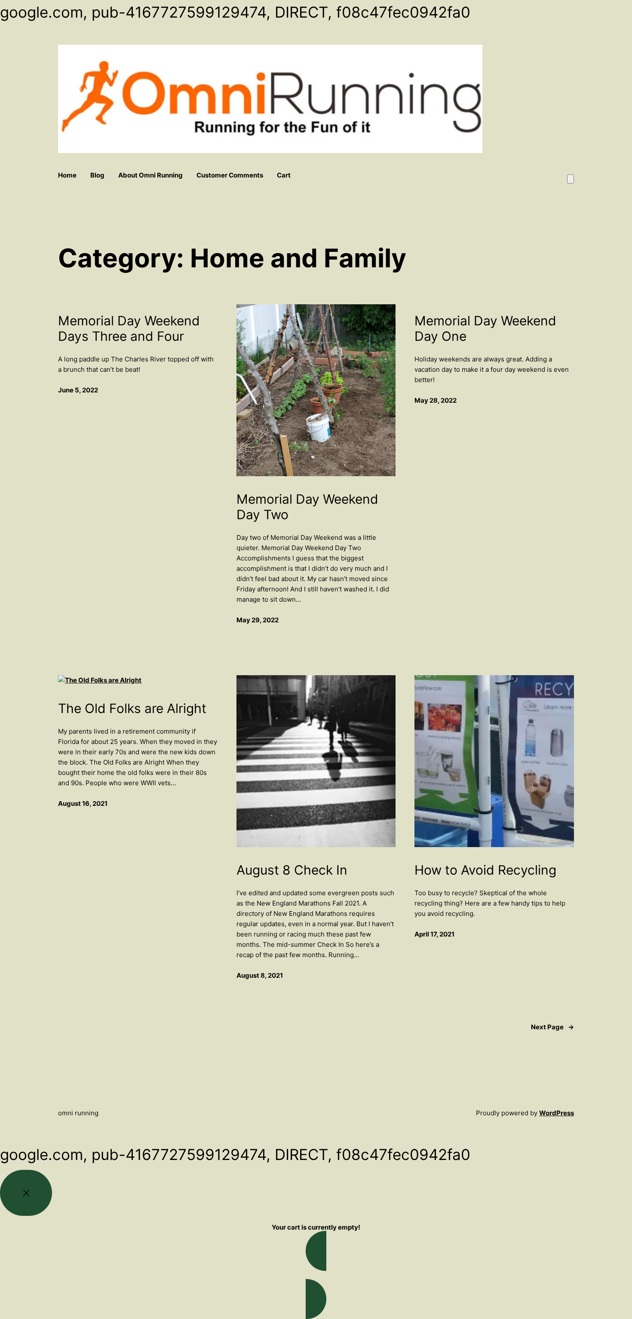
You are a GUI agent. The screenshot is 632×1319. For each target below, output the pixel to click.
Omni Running (78, 1113)
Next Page (552, 1027)
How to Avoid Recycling (485, 870)
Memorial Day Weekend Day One (485, 328)
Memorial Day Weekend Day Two (307, 506)
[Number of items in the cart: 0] (570, 179)
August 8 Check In (291, 870)
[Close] (26, 1193)
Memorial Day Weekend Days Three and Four (129, 328)
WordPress (556, 1113)
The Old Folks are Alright (132, 708)
